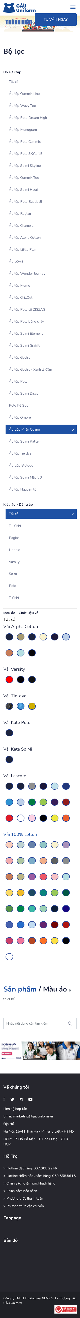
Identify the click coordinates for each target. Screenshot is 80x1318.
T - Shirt (15, 525)
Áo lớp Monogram (23, 129)
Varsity (14, 561)
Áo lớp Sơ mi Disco (23, 393)
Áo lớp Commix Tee (24, 177)
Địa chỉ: (8, 1123)
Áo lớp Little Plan (22, 249)
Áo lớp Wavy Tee (22, 105)
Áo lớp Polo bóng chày (26, 321)
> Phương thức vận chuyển (23, 1206)
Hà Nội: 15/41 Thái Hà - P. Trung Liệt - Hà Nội (38, 1131)
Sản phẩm (20, 989)
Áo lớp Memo (19, 285)
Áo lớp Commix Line (24, 93)
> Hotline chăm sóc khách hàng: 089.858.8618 (39, 1175)
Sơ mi (13, 573)
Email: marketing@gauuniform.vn (28, 1116)
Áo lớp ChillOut (20, 297)
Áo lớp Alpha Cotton (25, 237)
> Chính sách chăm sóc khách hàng (29, 1183)
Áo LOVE (16, 261)
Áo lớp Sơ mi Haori (23, 189)
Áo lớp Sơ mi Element (26, 333)
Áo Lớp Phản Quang (24, 429)
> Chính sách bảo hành (20, 1191)
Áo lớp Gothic (19, 357)
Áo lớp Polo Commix (25, 141)
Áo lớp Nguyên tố (22, 489)
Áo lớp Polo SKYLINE (25, 153)
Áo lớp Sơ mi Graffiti (24, 345)
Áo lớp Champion (22, 225)
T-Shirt (14, 597)
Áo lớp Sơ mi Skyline (25, 165)
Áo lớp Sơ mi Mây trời (25, 477)
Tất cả (13, 81)
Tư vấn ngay (56, 19)
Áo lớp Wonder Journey (27, 273)
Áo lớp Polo (18, 381)
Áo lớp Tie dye (20, 453)
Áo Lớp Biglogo (21, 465)
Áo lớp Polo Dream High (28, 117)
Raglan (14, 537)
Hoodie (14, 549)
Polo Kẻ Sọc (18, 405)
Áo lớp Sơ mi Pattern (25, 441)
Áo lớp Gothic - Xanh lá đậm (30, 369)
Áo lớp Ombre (20, 417)
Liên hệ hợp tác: (15, 1108)
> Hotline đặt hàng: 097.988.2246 (30, 1168)
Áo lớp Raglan (20, 213)
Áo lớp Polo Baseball (25, 201)
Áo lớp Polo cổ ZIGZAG (27, 309)
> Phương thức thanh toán (23, 1198)
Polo (12, 585)
